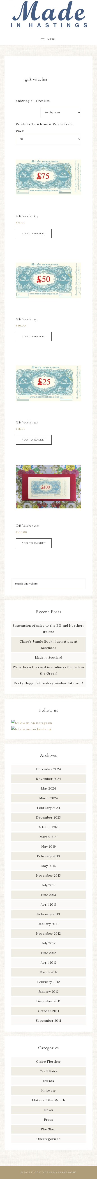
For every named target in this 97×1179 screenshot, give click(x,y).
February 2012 (48, 982)
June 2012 (48, 953)
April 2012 (49, 963)
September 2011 (48, 1021)
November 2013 (48, 875)
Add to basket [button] (34, 233)
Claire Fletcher (48, 1062)
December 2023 (48, 817)
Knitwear (48, 1091)
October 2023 (48, 827)
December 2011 (48, 1001)
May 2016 (48, 866)
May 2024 (48, 788)
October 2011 (48, 1011)
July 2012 (49, 943)
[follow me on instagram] (31, 723)
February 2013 (48, 914)
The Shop (48, 1129)
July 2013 (49, 885)
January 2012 (49, 992)
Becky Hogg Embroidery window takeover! (48, 683)
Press (48, 1120)
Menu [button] (52, 39)
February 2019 (48, 856)
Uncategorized (48, 1139)
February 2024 (48, 808)
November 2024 (48, 779)
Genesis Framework (60, 1172)
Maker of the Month (48, 1100)
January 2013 (49, 924)
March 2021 (48, 837)
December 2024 (48, 769)
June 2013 (48, 895)
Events (48, 1081)
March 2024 (48, 798)
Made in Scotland (48, 657)
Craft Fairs (48, 1071)
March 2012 (48, 972)
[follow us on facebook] (31, 729)
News (48, 1110)
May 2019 (48, 846)
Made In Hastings (48, 14)
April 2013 (49, 904)
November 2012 (48, 934)
